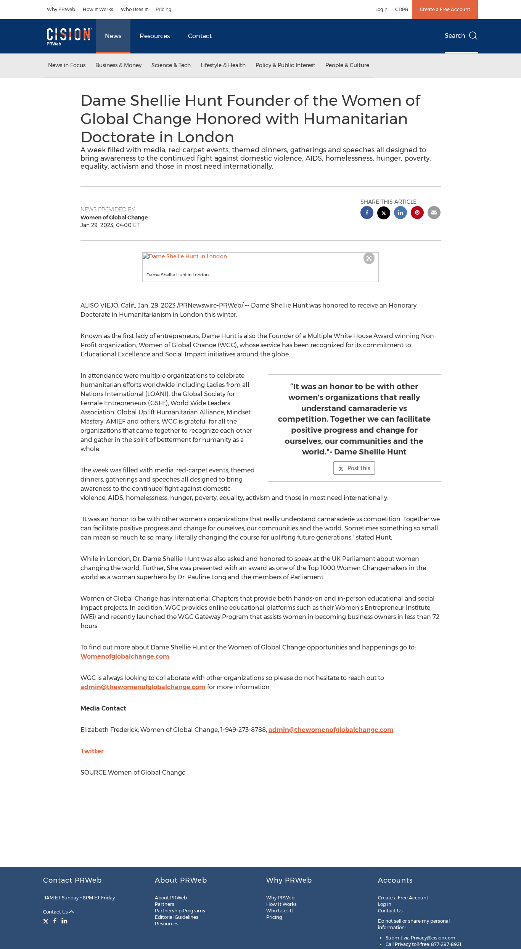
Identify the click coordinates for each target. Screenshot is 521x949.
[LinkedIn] (64, 921)
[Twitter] (46, 921)
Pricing (164, 9)
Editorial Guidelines (176, 917)
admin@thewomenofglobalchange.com (143, 687)
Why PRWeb (61, 9)
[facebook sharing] (366, 213)
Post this (358, 468)
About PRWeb (171, 898)
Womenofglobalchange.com (124, 656)
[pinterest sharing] (417, 213)
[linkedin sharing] (400, 213)
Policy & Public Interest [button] (285, 65)
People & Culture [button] (347, 65)
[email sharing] (434, 213)
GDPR (401, 9)
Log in (384, 904)
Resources (155, 36)
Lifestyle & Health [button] (223, 65)
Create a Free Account (445, 9)
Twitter (92, 751)
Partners (164, 904)
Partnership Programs (180, 911)
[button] (260, 256)
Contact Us (56, 912)
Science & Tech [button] (171, 65)
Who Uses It (134, 9)
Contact (200, 36)
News (113, 36)
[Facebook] (54, 921)
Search (455, 35)
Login (381, 9)
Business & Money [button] (118, 65)
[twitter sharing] (383, 213)
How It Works (98, 9)
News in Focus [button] (66, 65)
